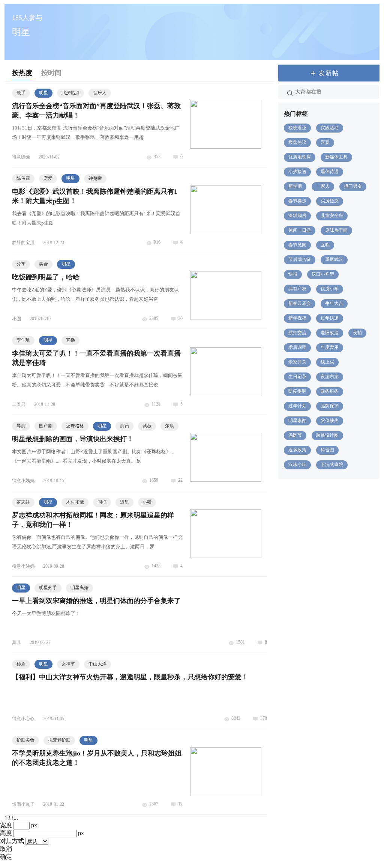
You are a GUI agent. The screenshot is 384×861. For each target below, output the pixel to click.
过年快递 (330, 318)
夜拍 (357, 332)
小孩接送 (297, 171)
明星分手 (48, 587)
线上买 (327, 362)
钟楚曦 (95, 178)
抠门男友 (353, 186)
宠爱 (48, 178)
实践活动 (330, 127)
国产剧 (45, 425)
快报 (292, 274)
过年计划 (297, 406)
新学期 (295, 186)
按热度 (22, 73)
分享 (21, 264)
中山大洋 (97, 663)
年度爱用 (330, 347)
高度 (6, 833)
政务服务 (330, 391)
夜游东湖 (330, 376)
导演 (21, 425)
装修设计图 (327, 435)
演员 (124, 425)
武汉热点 (71, 92)
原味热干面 (336, 230)
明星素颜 (297, 420)
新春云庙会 (299, 303)
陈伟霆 (23, 178)
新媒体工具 (336, 157)
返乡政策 (297, 449)
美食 (43, 264)
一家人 (323, 186)
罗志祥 (23, 502)
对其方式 (12, 841)
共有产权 (297, 288)
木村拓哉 (75, 502)
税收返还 (297, 127)
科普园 (327, 449)
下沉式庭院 (332, 464)
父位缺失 (330, 420)
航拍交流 (297, 332)
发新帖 (329, 73)
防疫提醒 (297, 391)
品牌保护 (330, 406)
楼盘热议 (297, 142)
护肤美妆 (25, 740)
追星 (124, 502)
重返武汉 (334, 259)
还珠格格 (75, 425)
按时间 (51, 73)
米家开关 (297, 362)
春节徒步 (297, 201)
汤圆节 (295, 435)
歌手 (21, 92)
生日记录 (297, 376)
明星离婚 (79, 587)
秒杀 (21, 663)
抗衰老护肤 (59, 740)
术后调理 (297, 347)
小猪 (147, 502)
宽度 (6, 825)
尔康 (169, 425)
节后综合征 (299, 259)
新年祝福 (297, 318)
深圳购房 (297, 215)
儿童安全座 (332, 215)
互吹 (325, 244)
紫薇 (147, 425)
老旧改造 (330, 332)
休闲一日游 (299, 230)
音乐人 (99, 92)
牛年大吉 (334, 303)
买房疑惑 (330, 201)
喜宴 (325, 142)
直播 (70, 340)
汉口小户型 (323, 274)
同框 (102, 502)
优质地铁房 (299, 157)
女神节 (68, 663)
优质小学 (330, 288)
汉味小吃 (297, 464)
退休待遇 (330, 171)
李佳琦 (23, 340)
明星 (43, 92)
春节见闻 (297, 244)
